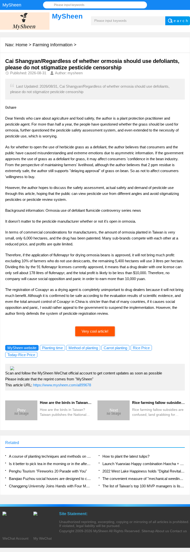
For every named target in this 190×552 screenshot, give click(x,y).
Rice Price (141, 348)
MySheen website (21, 348)
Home (21, 44)
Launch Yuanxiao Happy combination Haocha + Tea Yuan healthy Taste (143, 464)
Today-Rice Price (21, 355)
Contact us (178, 531)
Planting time (52, 348)
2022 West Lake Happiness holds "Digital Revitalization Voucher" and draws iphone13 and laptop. (143, 471)
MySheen (100, 531)
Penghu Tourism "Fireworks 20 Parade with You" (48, 471)
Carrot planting (115, 348)
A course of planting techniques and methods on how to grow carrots (50, 456)
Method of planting (83, 348)
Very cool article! (95, 331)
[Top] (185, 491)
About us (162, 531)
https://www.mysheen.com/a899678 (62, 385)
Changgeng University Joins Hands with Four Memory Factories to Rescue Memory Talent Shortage (50, 486)
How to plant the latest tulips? (125, 456)
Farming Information (52, 44)
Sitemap (148, 531)
